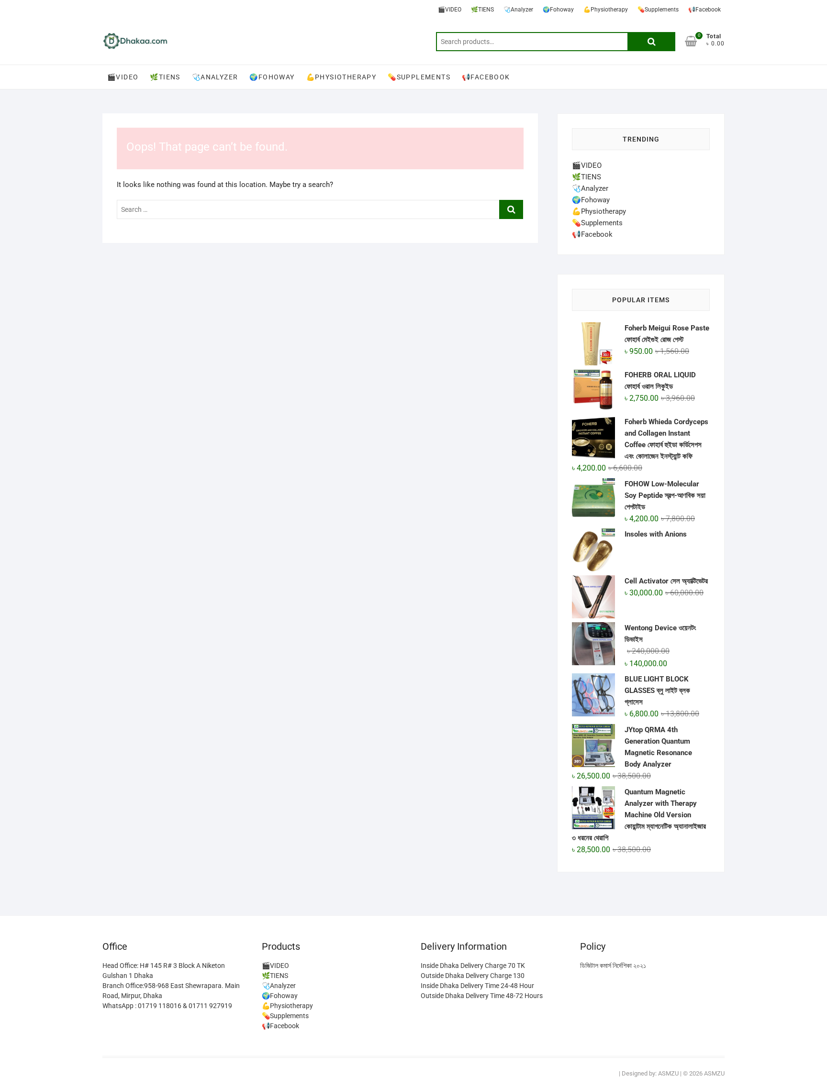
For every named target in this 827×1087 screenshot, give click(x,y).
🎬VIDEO (449, 9)
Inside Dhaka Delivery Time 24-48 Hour (477, 985)
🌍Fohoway (558, 9)
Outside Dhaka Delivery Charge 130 (473, 975)
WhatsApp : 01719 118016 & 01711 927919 (167, 1006)
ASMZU (668, 1073)
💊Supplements (658, 9)
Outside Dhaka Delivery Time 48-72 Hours (482, 995)
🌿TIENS (482, 9)
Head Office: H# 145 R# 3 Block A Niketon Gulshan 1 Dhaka (163, 970)
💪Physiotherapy (605, 9)
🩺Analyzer (518, 9)
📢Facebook (704, 9)
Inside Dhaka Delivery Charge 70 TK (473, 965)
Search (651, 41)
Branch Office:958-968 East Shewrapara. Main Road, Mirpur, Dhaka (171, 990)
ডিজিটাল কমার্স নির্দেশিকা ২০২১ (613, 965)
